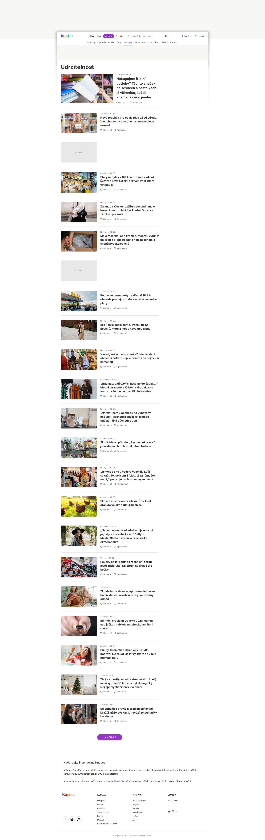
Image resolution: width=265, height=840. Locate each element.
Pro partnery (173, 801)
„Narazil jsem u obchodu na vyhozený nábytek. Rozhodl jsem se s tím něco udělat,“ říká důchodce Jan (110, 417)
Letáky (91, 36)
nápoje (129, 781)
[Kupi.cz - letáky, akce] (67, 36)
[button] (109, 737)
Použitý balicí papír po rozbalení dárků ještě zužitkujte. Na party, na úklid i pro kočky (110, 566)
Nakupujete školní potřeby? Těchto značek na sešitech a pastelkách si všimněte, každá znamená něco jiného (110, 87)
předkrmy (155, 781)
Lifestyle (120, 74)
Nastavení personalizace (107, 824)
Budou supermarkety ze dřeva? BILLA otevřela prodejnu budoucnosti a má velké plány (110, 300)
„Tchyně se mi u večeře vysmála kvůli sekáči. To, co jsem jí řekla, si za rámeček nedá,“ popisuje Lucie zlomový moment (110, 476)
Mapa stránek (102, 820)
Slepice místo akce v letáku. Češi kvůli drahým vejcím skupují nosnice (110, 505)
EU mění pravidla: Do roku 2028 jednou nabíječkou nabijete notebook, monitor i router (110, 625)
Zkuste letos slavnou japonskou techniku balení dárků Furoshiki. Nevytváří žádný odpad (110, 595)
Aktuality (104, 114)
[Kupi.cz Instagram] (72, 819)
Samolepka (137, 812)
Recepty (119, 36)
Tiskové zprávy (103, 812)
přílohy (164, 781)
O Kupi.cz (101, 801)
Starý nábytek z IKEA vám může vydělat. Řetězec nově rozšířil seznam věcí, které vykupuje (110, 181)
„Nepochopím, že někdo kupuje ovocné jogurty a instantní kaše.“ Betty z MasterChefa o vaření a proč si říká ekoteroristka (110, 536)
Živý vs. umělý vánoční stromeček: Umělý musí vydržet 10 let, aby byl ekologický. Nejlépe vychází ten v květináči (110, 683)
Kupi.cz (100, 762)
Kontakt (100, 804)
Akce (99, 36)
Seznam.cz (199, 36)
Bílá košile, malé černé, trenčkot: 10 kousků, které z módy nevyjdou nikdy (110, 329)
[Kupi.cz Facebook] (65, 819)
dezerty (109, 781)
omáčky (137, 781)
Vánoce (103, 558)
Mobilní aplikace (139, 801)
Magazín (108, 36)
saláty (171, 781)
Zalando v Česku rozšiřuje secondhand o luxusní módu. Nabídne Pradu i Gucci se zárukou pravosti (110, 211)
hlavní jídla (119, 781)
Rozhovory (104, 380)
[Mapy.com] (79, 819)
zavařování (185, 781)
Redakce (100, 808)
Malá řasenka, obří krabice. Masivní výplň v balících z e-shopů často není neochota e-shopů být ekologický (110, 240)
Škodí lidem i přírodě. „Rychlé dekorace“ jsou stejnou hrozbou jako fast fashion (110, 446)
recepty (98, 781)
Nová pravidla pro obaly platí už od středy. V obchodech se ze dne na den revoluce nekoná (110, 122)
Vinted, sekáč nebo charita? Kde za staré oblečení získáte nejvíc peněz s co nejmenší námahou (110, 358)
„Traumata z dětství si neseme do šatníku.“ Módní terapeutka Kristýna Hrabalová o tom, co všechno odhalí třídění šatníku (110, 388)
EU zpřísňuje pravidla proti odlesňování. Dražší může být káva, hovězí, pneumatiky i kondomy (110, 713)
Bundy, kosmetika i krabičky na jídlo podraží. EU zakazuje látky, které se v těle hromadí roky (110, 654)
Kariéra (100, 816)
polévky (145, 781)
